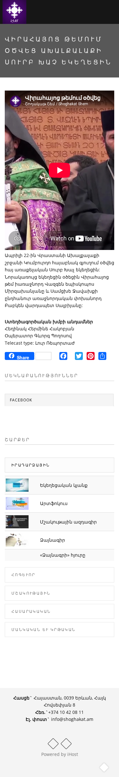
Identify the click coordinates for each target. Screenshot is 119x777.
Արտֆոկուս (54, 503)
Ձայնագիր (52, 540)
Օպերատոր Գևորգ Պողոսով (38, 336)
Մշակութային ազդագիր (68, 522)
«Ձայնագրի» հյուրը (62, 555)
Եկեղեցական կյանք (64, 485)
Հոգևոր (23, 574)
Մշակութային (30, 593)
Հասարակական (31, 611)
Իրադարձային (30, 465)
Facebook (21, 400)
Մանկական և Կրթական (43, 629)
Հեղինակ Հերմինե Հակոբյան (39, 329)
